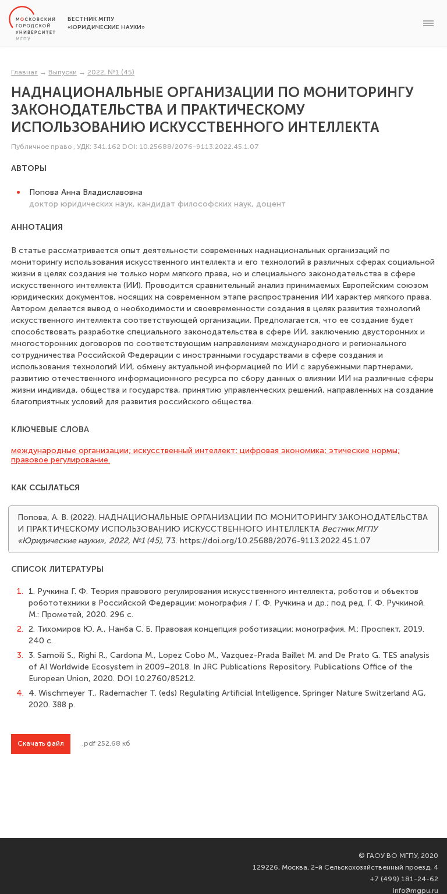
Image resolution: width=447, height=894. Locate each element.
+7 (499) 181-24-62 (404, 879)
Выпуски (62, 72)
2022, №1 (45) (110, 72)
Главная (24, 72)
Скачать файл (40, 743)
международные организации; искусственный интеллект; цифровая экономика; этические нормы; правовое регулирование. (205, 455)
